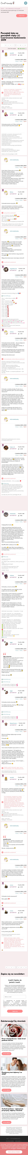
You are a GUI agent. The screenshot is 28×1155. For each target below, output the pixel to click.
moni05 (12, 53)
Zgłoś (25, 61)
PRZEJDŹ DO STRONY (14, 1152)
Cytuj (16, 61)
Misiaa (11, 192)
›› (25, 45)
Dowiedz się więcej (21, 1148)
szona (11, 885)
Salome (12, 575)
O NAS (7, 1138)
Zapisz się (15, 1011)
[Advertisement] (14, 25)
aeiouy (12, 331)
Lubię (20, 61)
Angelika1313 (13, 268)
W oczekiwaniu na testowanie (13, 8)
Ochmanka (12, 513)
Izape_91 (12, 447)
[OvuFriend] (7, 4)
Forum (2, 8)
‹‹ (5, 45)
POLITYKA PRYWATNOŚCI (15, 1138)
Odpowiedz (21, 15)
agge (11, 642)
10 (20, 45)
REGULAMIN (17, 1141)
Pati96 (11, 113)
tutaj (4, 1006)
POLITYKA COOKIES (10, 1141)
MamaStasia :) (13, 723)
